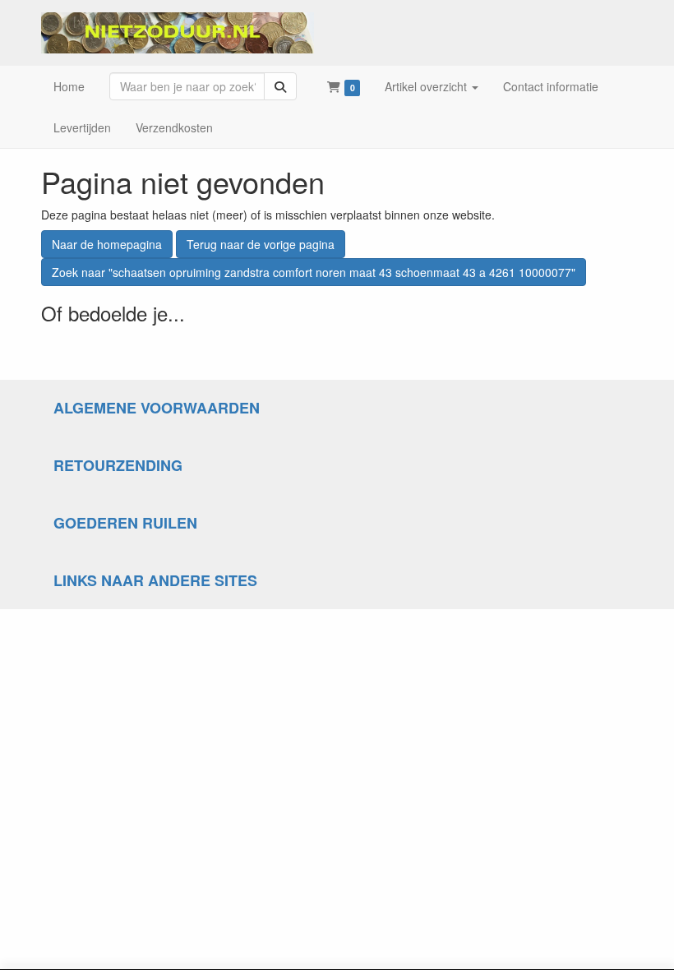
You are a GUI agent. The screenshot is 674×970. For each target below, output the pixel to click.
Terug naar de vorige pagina (261, 244)
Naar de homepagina (107, 244)
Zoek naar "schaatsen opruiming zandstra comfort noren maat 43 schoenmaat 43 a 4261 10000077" (313, 272)
